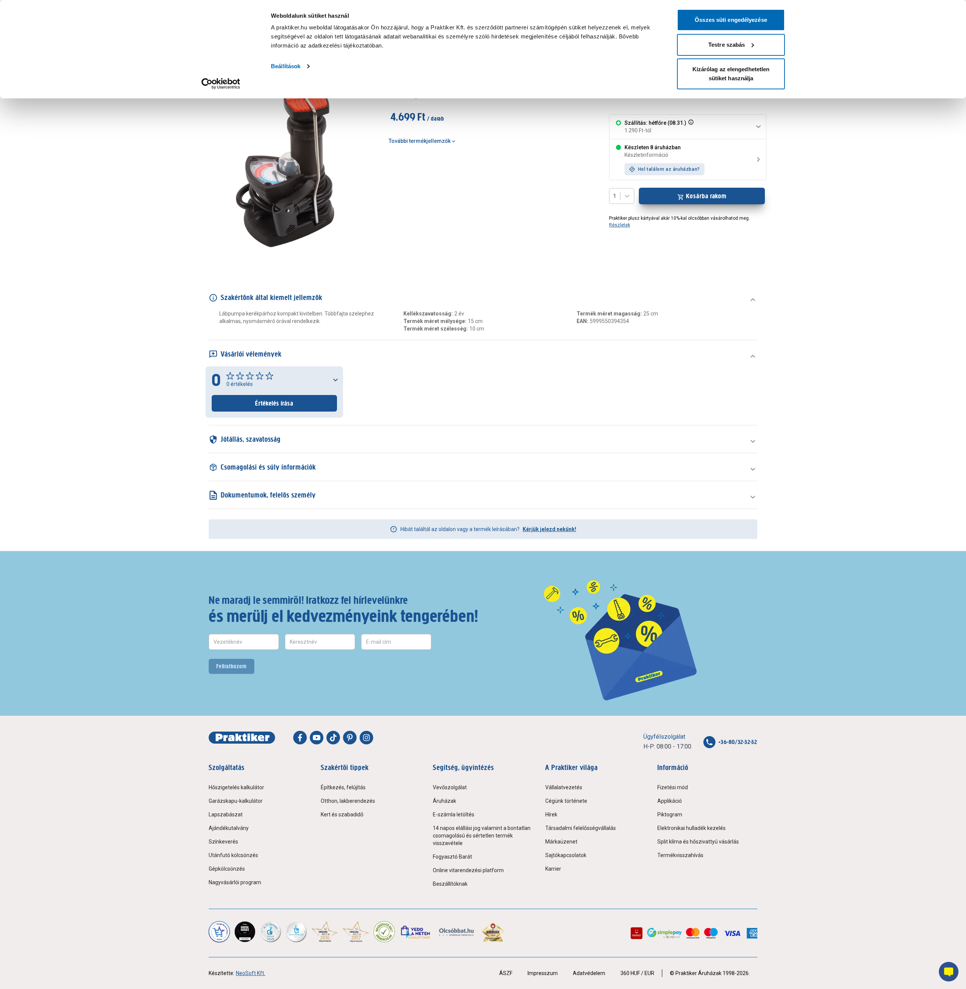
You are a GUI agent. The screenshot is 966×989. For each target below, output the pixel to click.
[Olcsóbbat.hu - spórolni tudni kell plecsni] (456, 931)
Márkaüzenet (561, 842)
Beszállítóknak (450, 884)
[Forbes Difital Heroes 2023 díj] (244, 931)
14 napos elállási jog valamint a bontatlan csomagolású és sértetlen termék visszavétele (482, 835)
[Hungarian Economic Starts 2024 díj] (219, 931)
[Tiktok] (333, 737)
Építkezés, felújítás (343, 787)
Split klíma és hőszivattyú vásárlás (698, 842)
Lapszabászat (226, 814)
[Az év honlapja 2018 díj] (270, 931)
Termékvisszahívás (680, 855)
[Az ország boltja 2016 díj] (324, 931)
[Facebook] (300, 737)
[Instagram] (366, 737)
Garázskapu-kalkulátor (236, 801)
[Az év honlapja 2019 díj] (296, 931)
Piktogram (669, 814)
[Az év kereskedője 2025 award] (493, 931)
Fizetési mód (672, 787)
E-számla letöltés (453, 814)
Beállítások (285, 66)
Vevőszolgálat (450, 787)
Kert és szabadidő (342, 814)
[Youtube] (316, 737)
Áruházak (444, 801)
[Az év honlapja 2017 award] (356, 931)
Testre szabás (726, 44)
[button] (690, 126)
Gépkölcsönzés (227, 869)
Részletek (619, 225)
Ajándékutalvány (229, 828)
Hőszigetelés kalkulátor (236, 787)
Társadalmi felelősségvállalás (580, 828)
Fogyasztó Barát (452, 857)
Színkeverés (223, 842)
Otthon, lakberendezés (348, 801)
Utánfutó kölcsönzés (233, 855)
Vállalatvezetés (563, 787)
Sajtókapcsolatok (565, 855)
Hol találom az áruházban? (669, 169)
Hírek (551, 814)
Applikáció (669, 801)
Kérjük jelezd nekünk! (549, 529)
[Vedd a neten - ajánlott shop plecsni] (416, 931)
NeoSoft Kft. (250, 973)
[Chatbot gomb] (948, 971)
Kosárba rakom (706, 196)
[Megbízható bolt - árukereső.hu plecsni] (384, 931)
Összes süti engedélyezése (731, 20)
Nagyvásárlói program (235, 882)
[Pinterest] (350, 737)
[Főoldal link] (242, 738)
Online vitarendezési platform (468, 870)
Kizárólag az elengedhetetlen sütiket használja (731, 73)
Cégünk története (566, 801)
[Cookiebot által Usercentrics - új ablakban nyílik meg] (221, 83)
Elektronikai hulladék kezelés (691, 828)
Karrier (553, 869)
